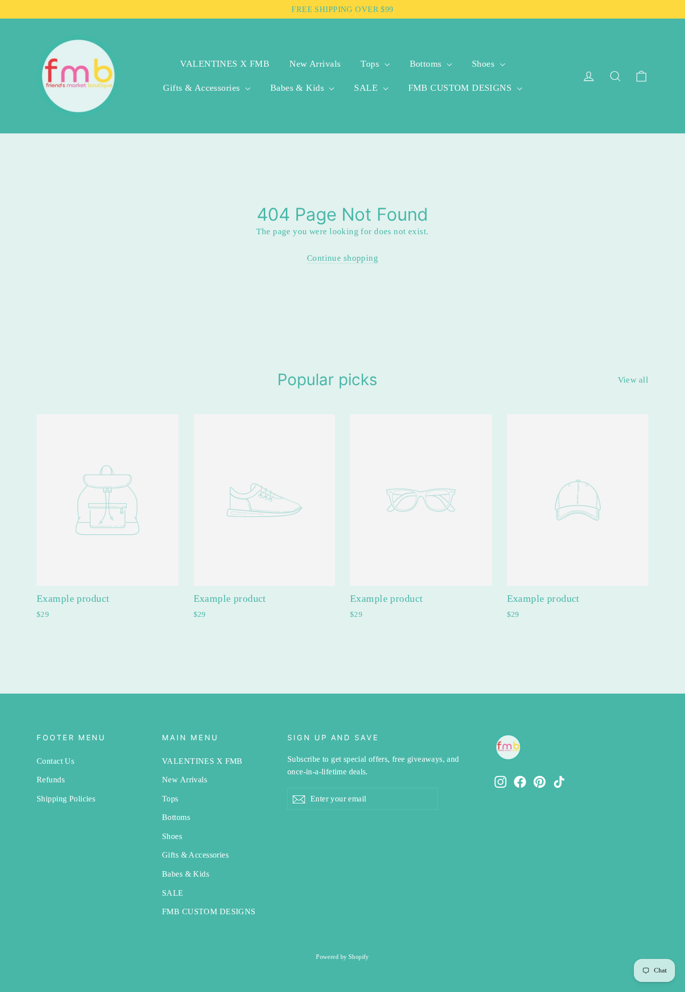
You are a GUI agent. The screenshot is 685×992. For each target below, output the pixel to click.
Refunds (51, 779)
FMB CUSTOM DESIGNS (461, 88)
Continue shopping (342, 258)
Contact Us (55, 761)
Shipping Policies (66, 798)
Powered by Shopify (342, 956)
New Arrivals (314, 64)
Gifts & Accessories (203, 88)
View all (633, 380)
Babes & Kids (298, 88)
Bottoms (427, 64)
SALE (367, 88)
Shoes (484, 64)
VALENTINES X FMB (224, 64)
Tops (371, 64)
